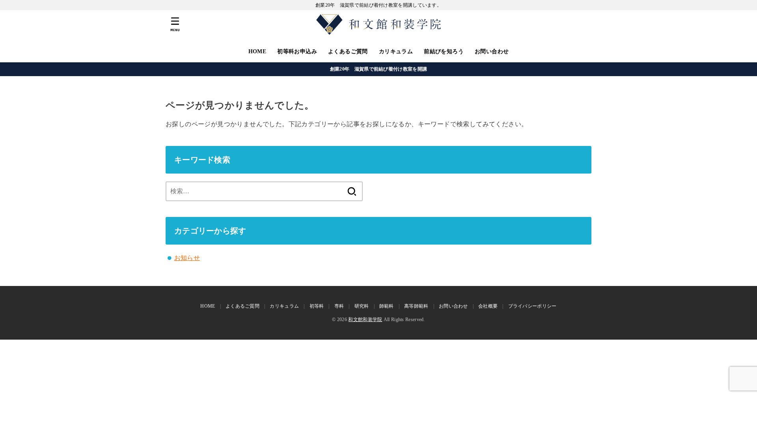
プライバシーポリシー (532, 306)
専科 (339, 306)
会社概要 (488, 306)
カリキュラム (396, 51)
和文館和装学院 (365, 319)
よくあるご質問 (348, 51)
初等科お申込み (297, 51)
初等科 (317, 306)
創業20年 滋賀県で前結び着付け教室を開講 (378, 69)
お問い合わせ (492, 51)
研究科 (361, 306)
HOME (257, 51)
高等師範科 (416, 306)
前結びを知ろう (444, 51)
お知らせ (187, 257)
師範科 (386, 306)
